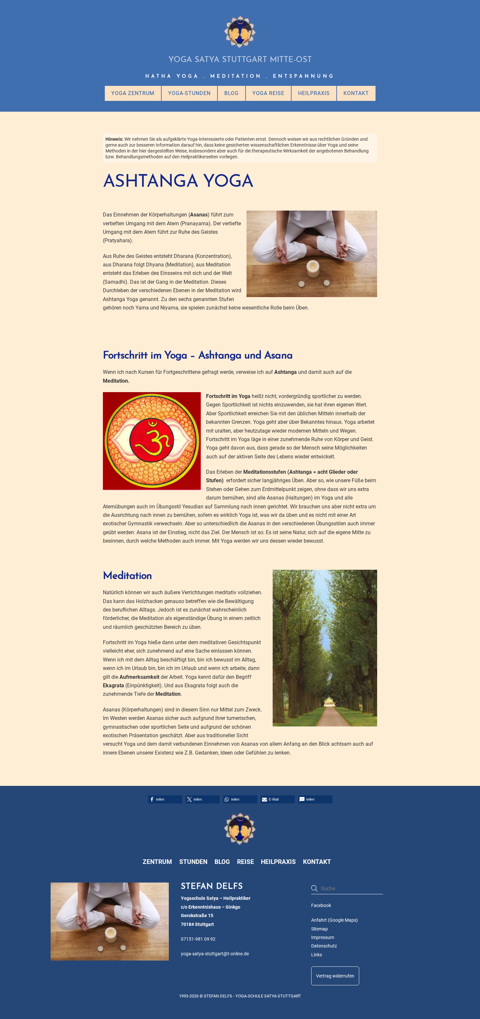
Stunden (193, 862)
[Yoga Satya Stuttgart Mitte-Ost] (240, 46)
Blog (231, 93)
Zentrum (157, 862)
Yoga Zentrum (132, 93)
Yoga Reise (268, 93)
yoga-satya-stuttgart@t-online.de (215, 954)
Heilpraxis (314, 93)
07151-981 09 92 (198, 939)
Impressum (322, 937)
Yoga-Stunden (189, 93)
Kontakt (356, 93)
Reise (245, 862)
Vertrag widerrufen (335, 976)
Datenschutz (324, 946)
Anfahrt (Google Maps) (334, 920)
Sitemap (319, 929)
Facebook (321, 905)
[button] (165, 799)
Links (316, 955)
